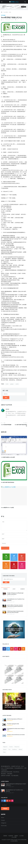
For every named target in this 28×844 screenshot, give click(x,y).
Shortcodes (4, 825)
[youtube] (19, 649)
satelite (17, 384)
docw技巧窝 (13, 841)
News (4, 752)
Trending (5, 588)
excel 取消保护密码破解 (6, 424)
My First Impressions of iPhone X (14, 719)
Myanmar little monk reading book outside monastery (13, 705)
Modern (4, 749)
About (2, 817)
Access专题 (14, 837)
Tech (9, 749)
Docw (7, 409)
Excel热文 (3, 15)
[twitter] (8, 649)
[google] (12, 649)
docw (3, 19)
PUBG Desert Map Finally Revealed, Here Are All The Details (15, 612)
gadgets (12, 384)
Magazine (5, 746)
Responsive (17, 746)
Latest (14, 588)
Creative (11, 746)
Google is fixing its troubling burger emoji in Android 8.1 (15, 593)
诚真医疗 (16, 835)
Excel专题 (21, 835)
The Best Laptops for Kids (13, 723)
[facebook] (4, 649)
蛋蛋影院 (5, 835)
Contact (3, 820)
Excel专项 (6, 12)
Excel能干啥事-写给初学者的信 (21, 425)
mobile (7, 384)
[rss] (23, 649)
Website (20, 749)
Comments (22, 588)
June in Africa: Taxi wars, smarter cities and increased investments (15, 605)
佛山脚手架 (10, 835)
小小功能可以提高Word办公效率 (8, 457)
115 (17, 19)
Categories (3, 823)
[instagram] (16, 649)
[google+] (7, 801)
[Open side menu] (1, 2)
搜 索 (6, 582)
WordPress (14, 749)
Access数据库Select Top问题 (7, 507)
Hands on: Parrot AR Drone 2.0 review (16, 734)
